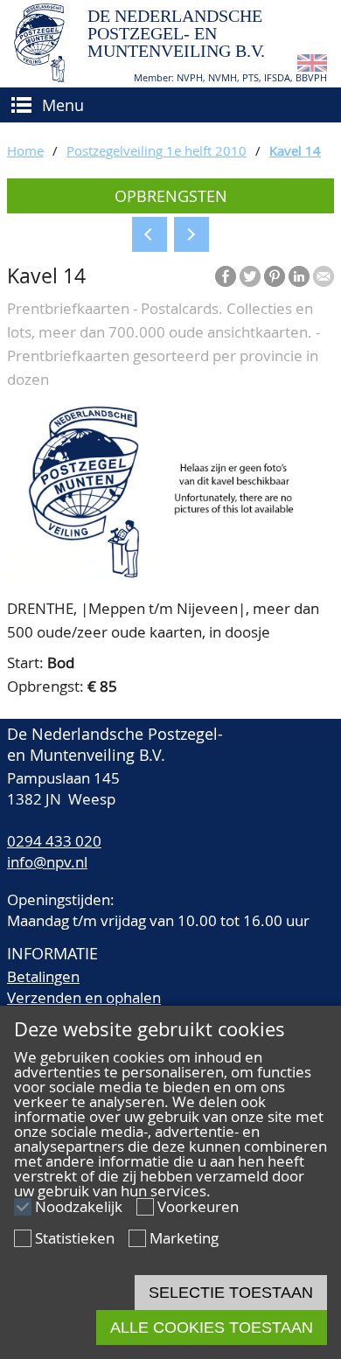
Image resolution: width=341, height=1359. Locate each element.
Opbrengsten (171, 195)
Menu (63, 104)
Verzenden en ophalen (84, 997)
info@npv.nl (47, 862)
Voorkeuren (198, 1206)
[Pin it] (274, 276)
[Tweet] (250, 276)
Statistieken (75, 1238)
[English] (312, 66)
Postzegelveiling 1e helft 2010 (156, 150)
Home (25, 150)
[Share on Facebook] (225, 276)
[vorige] (149, 234)
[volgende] (191, 234)
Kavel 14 (295, 150)
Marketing (184, 1238)
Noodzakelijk (78, 1206)
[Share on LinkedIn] (299, 276)
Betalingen (43, 976)
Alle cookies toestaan (211, 1327)
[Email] (323, 276)
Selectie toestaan (231, 1292)
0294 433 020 (54, 841)
